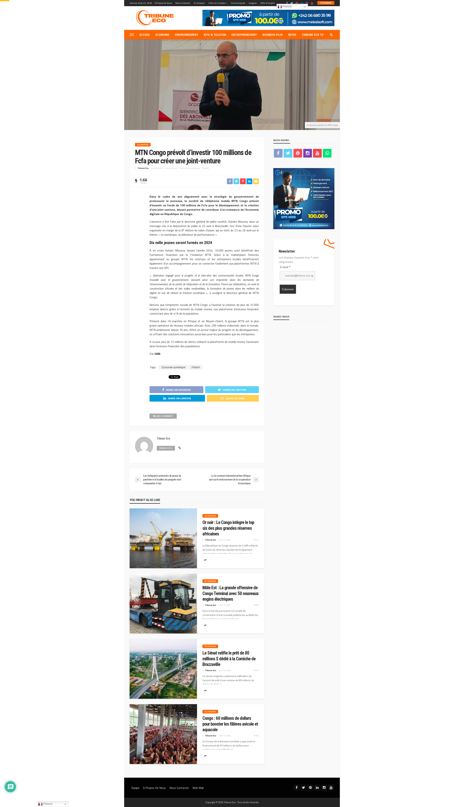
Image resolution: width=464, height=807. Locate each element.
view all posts (166, 448)
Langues (253, 3)
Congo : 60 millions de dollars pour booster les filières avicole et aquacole (230, 724)
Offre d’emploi (267, 3)
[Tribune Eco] (157, 18)
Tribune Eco (143, 168)
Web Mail (198, 788)
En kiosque (199, 3)
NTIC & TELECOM (215, 34)
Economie (162, 34)
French (287, 6)
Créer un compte (216, 3)
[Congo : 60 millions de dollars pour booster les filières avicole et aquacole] (163, 734)
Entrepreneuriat (244, 34)
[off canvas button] (132, 34)
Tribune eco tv (313, 34)
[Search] (331, 34)
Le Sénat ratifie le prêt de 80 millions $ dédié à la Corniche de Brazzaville (229, 658)
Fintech (205, 168)
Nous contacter (182, 3)
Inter (292, 34)
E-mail (285, 267)
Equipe (135, 788)
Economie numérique (190, 168)
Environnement (186, 34)
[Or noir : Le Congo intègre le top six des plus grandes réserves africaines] (163, 538)
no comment (171, 168)
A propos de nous (163, 3)
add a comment (164, 416)
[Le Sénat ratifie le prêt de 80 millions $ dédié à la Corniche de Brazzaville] (163, 669)
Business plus (272, 34)
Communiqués (238, 3)
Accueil (144, 34)
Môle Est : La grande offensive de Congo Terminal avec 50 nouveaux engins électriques (230, 593)
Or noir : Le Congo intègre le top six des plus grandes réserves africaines (228, 528)
